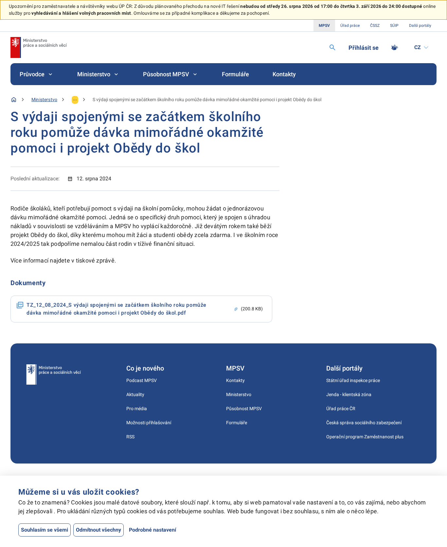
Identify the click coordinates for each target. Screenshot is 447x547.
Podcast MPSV (141, 380)
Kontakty (284, 74)
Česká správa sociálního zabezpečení (364, 422)
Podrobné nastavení (152, 530)
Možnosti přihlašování (148, 422)
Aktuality (135, 394)
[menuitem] (36, 74)
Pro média (136, 408)
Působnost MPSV (166, 74)
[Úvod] (13, 99)
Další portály (420, 25)
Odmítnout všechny (98, 530)
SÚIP (394, 25)
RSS (130, 436)
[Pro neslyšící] (394, 47)
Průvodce (32, 74)
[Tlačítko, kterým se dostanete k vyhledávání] (332, 47)
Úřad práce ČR (340, 408)
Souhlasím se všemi (44, 530)
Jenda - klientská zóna (348, 394)
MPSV (324, 25)
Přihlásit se (364, 47)
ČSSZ (375, 25)
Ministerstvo (93, 74)
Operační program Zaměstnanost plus (364, 436)
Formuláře (235, 74)
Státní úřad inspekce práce (353, 380)
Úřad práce (350, 25)
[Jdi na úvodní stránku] (38, 47)
